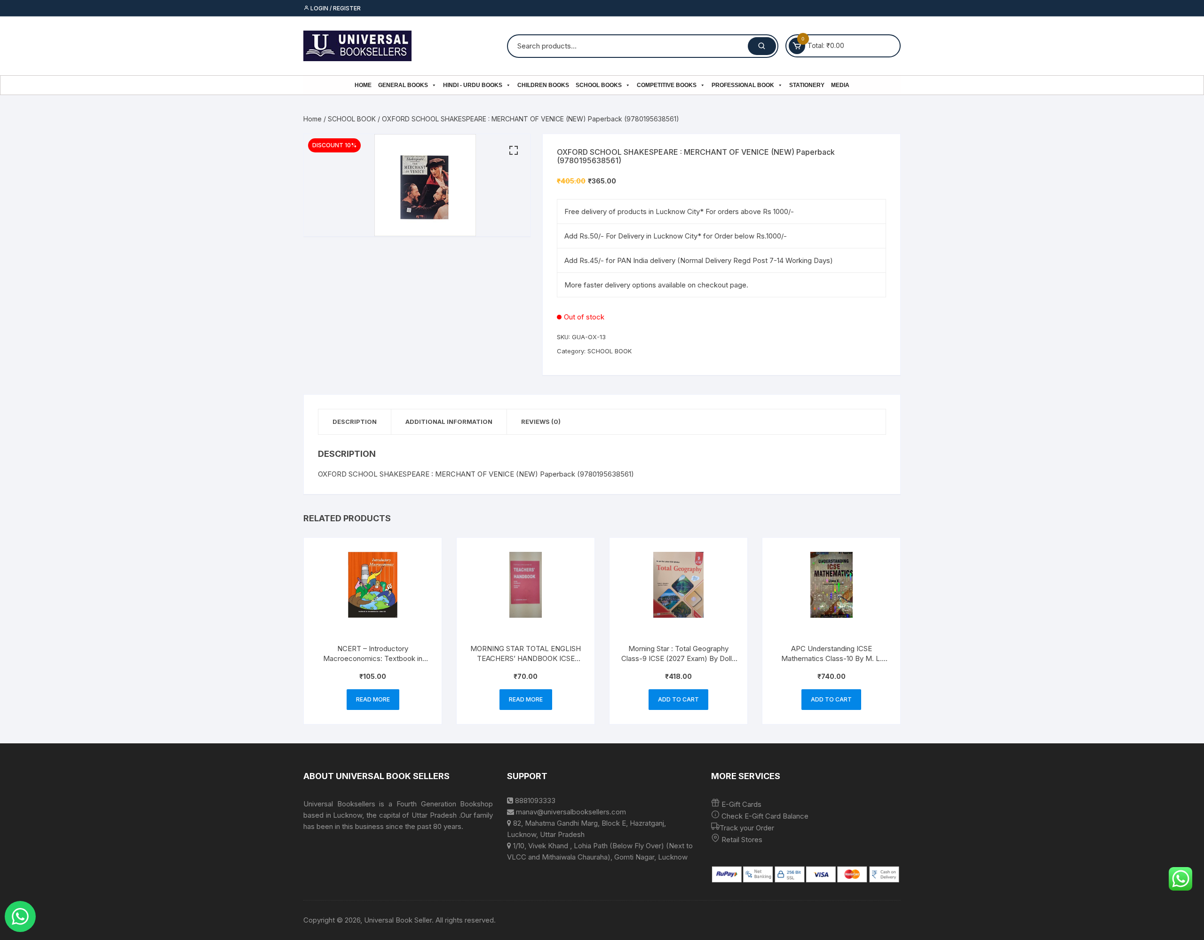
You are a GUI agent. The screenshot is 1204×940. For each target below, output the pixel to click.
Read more (373, 699)
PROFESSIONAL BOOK (743, 85)
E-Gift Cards (741, 804)
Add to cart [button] (678, 699)
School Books (599, 85)
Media (840, 85)
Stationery (806, 85)
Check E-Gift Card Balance (764, 816)
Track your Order (747, 827)
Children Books (543, 85)
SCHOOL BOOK (352, 119)
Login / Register (335, 8)
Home (363, 85)
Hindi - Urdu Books (472, 85)
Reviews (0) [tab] (541, 421)
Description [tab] (355, 421)
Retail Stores (741, 839)
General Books (403, 85)
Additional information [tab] (448, 421)
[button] (514, 150)
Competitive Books (667, 85)
